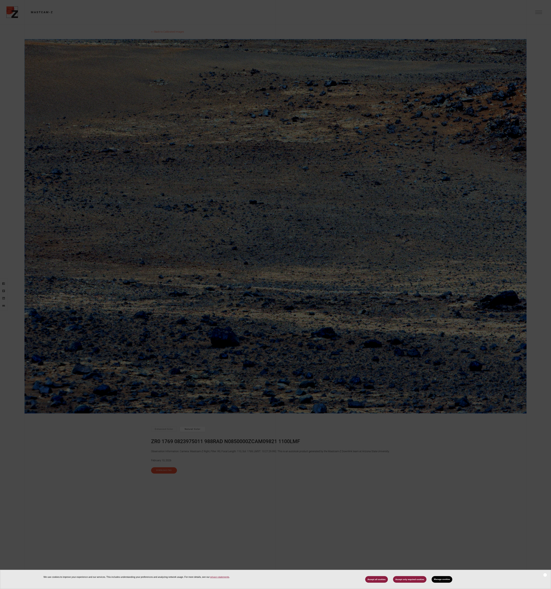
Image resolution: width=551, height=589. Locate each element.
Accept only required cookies (409, 579)
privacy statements (219, 577)
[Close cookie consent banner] (545, 575)
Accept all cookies (376, 579)
